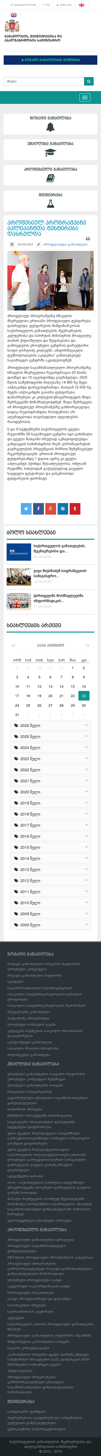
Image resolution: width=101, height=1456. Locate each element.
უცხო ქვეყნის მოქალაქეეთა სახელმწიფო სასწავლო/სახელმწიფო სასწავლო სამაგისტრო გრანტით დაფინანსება (48, 1138)
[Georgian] (81, 5)
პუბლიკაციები (20, 1371)
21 (61, 695)
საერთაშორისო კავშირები (30, 1311)
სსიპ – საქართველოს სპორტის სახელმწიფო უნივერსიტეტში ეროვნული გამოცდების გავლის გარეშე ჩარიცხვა (48, 1187)
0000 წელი (29, 925)
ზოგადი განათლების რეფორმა (34, 975)
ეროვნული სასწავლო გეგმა (31, 1024)
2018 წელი (29, 814)
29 (39, 667)
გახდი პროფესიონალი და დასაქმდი (39, 1299)
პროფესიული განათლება (50, 169)
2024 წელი (29, 747)
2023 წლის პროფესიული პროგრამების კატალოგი (50, 1257)
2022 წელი (29, 769)
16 (84, 686)
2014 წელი (29, 858)
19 (39, 695)
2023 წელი (29, 758)
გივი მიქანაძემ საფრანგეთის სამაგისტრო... (60, 573)
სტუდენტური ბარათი (25, 1176)
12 (39, 686)
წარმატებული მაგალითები (30, 1292)
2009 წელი (29, 913)
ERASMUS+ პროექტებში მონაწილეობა (39, 1115)
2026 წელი (29, 725)
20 (50, 695)
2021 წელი (29, 781)
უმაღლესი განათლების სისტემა (35, 1085)
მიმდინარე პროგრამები (28, 1018)
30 (50, 667)
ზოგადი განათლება (50, 118)
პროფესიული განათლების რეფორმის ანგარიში (49, 1335)
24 (17, 705)
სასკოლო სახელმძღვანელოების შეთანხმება (46, 1005)
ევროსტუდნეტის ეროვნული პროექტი (39, 1220)
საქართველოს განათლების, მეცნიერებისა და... (60, 548)
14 (61, 686)
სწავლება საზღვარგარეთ (29, 1092)
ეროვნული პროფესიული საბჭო (34, 1280)
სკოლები (15, 981)
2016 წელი (29, 836)
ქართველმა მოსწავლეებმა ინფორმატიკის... (58, 598)
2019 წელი (29, 803)
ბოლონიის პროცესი (24, 1109)
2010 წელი (29, 902)
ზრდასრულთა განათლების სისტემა (38, 1341)
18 (28, 695)
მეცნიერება (51, 195)
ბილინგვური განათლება (28, 1055)
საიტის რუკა (65, 5)
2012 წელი (29, 880)
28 (28, 667)
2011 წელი (29, 891)
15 (73, 686)
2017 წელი (29, 825)
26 (39, 705)
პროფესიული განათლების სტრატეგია (40, 1240)
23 (84, 695)
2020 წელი (29, 792)
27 (17, 667)
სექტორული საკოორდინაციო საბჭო (38, 1286)
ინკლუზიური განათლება (28, 1012)
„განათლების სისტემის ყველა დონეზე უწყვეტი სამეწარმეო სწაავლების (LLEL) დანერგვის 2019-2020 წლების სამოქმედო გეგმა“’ (48, 1359)
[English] (13, 15)
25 (28, 705)
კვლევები (16, 1318)
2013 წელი (29, 869)
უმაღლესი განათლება (50, 144)
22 (73, 695)
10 (17, 686)
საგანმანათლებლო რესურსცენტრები (40, 988)
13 (50, 686)
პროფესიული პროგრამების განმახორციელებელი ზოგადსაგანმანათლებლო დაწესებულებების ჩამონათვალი (49, 1269)
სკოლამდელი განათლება (29, 1042)
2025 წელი (29, 736)
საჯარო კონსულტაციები (28, 1348)
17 (17, 695)
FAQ (47, 5)
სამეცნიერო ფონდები (26, 1411)
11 (28, 686)
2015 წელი (29, 847)
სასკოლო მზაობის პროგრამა (33, 1048)
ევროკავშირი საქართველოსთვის (36, 1429)
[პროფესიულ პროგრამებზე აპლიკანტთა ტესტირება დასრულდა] (50, 276)
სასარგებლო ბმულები (24, 5)
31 (61, 667)
